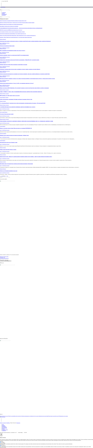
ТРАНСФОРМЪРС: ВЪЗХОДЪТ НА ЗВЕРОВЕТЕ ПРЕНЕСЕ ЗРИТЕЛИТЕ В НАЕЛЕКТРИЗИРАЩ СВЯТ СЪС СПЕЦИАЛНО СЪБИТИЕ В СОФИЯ (26, 121)
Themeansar (18, 422)
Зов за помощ (2, 112)
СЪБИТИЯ (4, 12)
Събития (6, 97)
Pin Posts (3, 425)
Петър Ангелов (6, 43)
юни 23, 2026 (2, 71)
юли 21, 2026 (2, 61)
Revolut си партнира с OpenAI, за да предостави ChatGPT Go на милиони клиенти (14, 55)
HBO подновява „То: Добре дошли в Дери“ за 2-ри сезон (10, 95)
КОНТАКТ (4, 15)
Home (3, 424)
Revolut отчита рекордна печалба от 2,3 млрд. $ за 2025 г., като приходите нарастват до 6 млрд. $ (17, 83)
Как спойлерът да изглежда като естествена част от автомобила (9, 26)
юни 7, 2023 (2, 130)
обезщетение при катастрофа (43, 416)
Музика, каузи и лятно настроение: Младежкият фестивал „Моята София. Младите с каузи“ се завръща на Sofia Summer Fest (18, 35)
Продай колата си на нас (4, 416)
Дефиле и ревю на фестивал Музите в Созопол (8, 149)
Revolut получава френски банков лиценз (7, 45)
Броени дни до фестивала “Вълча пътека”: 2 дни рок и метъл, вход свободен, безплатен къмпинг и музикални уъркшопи (17, 22)
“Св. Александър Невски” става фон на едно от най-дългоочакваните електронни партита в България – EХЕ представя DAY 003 (22, 103)
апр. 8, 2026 (2, 80)
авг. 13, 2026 (2, 43)
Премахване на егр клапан (63, 416)
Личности (1, 133)
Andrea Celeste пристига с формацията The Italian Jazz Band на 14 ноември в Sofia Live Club (13, 20)
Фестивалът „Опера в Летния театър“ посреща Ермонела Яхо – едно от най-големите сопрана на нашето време (16, 37)
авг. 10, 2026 (2, 47)
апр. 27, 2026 (2, 75)
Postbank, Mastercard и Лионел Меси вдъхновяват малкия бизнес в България (13, 64)
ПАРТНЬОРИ (4, 14)
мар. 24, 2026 (2, 85)
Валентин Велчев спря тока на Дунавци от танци (8, 142)
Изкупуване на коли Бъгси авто (53, 416)
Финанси (4, 39)
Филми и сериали (6, 89)
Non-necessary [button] (2, 444)
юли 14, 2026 (2, 66)
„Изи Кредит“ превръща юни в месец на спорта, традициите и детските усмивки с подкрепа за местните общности (20, 69)
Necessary (2, 442)
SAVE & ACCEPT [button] (3, 447)
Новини (1, 39)
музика (1, 97)
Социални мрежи (5, 429)
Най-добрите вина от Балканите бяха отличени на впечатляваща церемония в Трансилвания (16, 163)
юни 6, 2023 (2, 172)
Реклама (3, 13)
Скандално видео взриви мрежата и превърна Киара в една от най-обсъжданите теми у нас (13, 33)
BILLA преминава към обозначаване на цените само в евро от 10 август (12, 50)
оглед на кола (36, 416)
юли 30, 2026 (2, 57)
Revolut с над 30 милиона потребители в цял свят (8, 170)
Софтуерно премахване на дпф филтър (27, 416)
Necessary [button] (1, 441)
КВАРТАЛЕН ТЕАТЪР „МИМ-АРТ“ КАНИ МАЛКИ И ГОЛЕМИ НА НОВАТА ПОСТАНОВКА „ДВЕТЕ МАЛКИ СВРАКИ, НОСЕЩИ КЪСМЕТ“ (26, 156)
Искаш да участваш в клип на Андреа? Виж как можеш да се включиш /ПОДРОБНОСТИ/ (16, 128)
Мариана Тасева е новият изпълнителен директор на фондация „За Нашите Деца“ (14, 135)
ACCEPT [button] (25, 432)
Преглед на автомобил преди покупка (14, 416)
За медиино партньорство (4, 258)
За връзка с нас (2, 257)
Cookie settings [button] (20, 432)
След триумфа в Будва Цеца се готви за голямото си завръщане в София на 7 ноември (12, 31)
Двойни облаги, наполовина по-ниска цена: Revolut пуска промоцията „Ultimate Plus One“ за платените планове (19, 59)
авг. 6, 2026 (2, 52)
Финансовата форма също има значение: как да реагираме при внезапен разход (11, 24)
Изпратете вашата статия (4, 256)
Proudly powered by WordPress (5, 422)
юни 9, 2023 (2, 108)
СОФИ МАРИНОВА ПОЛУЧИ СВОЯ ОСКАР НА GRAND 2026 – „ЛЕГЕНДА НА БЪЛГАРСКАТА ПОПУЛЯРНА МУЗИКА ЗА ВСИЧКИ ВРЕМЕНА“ (21, 28)
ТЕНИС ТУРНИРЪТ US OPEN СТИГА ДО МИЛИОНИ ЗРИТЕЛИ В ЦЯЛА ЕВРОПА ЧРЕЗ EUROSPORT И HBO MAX (21, 91)
